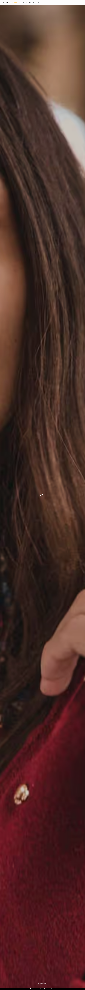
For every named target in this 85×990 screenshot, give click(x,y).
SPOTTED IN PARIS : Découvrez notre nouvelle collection (42, 988)
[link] (13, 2)
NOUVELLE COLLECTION (42, 983)
